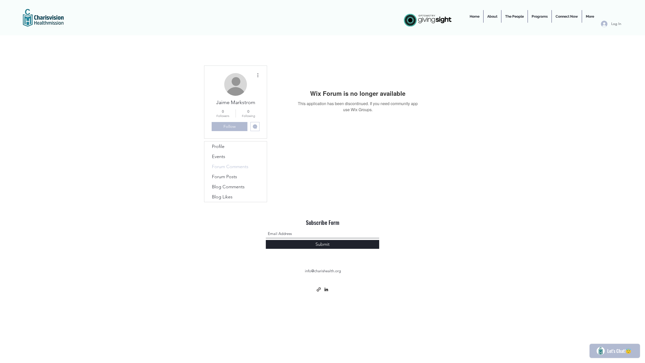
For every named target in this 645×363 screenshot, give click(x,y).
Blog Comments (228, 187)
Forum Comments (230, 166)
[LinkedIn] (326, 289)
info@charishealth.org (323, 270)
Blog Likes (222, 197)
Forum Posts (224, 176)
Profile (218, 146)
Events (218, 156)
